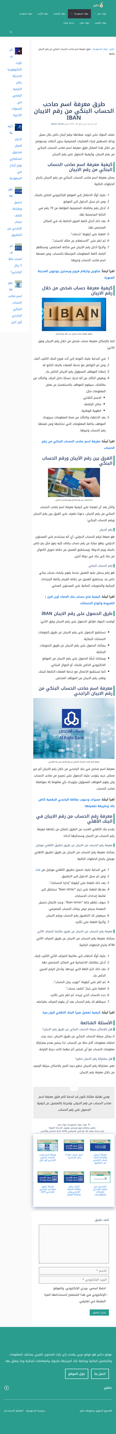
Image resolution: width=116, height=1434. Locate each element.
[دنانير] (97, 4)
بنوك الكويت (100, 23)
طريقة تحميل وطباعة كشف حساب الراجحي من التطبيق (100, 1159)
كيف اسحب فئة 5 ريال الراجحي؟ (74, 1156)
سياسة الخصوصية (35, 1410)
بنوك (85, 1125)
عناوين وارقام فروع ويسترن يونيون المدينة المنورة (72, 1128)
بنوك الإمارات (59, 14)
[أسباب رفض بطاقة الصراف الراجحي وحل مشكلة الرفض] (74, 1179)
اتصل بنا (100, 1374)
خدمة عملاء (68, 23)
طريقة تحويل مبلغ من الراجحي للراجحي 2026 (47, 1189)
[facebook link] (6, 1388)
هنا (38, 870)
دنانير (112, 49)
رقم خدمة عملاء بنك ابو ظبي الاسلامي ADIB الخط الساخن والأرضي (72, 1131)
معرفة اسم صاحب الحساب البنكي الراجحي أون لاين (47, 1157)
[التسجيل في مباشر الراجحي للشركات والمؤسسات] (100, 1179)
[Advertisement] (74, 79)
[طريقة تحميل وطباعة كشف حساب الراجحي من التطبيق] (100, 1148)
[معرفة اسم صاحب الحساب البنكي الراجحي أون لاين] (47, 1148)
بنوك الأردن (43, 14)
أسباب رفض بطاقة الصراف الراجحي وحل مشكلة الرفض (74, 1190)
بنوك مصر (101, 14)
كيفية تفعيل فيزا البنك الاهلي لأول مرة (71, 1012)
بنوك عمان (84, 23)
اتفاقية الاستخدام (13, 1410)
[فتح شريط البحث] (11, 32)
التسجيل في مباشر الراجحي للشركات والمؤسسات (100, 1190)
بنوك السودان (25, 14)
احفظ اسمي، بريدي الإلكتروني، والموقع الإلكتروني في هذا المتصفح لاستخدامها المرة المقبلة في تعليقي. (75, 1294)
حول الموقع (76, 1374)
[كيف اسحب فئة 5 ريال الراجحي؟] (74, 1148)
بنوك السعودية (81, 14)
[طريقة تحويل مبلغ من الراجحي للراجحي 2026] (47, 1179)
